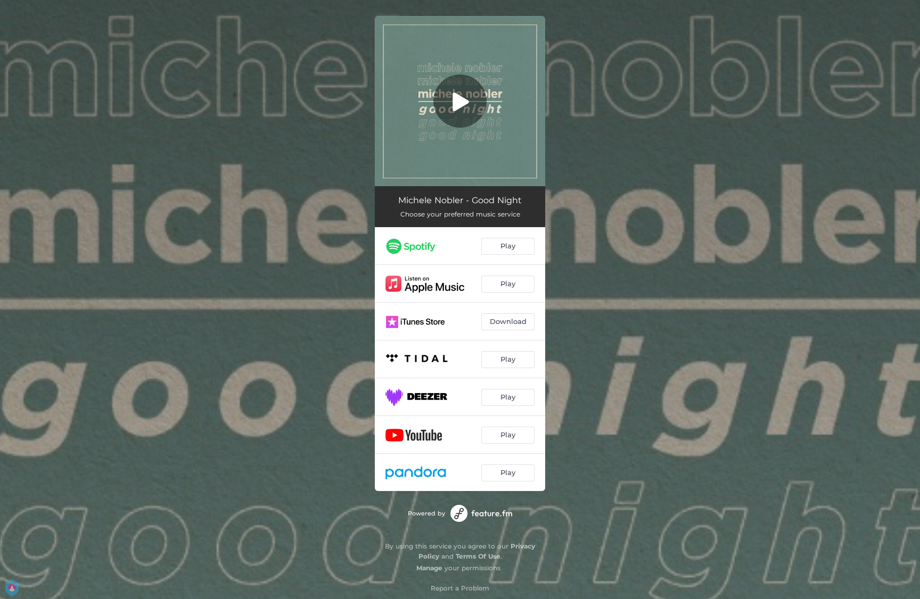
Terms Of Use (478, 556)
